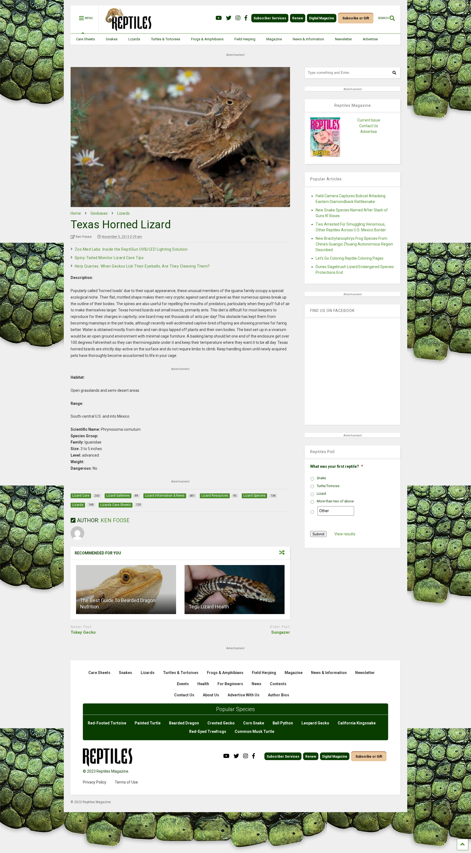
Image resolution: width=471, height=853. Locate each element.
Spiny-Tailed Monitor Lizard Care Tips (109, 258)
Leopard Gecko (315, 723)
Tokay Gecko (83, 632)
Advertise (370, 39)
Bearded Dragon (184, 723)
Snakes (111, 39)
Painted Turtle (148, 723)
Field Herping (244, 39)
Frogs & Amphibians (207, 39)
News (256, 684)
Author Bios (278, 695)
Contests (278, 684)
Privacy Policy (94, 782)
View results (344, 534)
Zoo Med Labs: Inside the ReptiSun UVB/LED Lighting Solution (131, 249)
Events (183, 684)
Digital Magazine (321, 18)
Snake (321, 478)
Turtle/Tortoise (328, 486)
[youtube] (219, 18)
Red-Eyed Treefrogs (207, 731)
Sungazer (280, 632)
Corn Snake (253, 723)
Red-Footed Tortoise (107, 723)
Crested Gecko (221, 723)
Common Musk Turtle (254, 731)
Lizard (321, 494)
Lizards (134, 39)
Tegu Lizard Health (209, 606)
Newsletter (343, 39)
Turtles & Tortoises (165, 39)
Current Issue (368, 120)
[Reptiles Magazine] (126, 31)
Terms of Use (126, 782)
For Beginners (230, 684)
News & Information (308, 39)
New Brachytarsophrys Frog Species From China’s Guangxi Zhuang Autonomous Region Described (354, 244)
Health (203, 684)
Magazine (274, 39)
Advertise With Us (243, 695)
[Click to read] (126, 589)
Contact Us (368, 126)
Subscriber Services (269, 18)
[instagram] (237, 18)
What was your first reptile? (336, 466)
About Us (211, 695)
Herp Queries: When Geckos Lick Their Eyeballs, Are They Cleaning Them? (142, 266)
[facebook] (245, 18)
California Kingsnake (357, 723)
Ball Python (283, 723)
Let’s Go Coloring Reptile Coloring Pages (350, 258)
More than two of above (335, 501)
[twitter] (228, 18)
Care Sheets (85, 39)
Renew (297, 18)
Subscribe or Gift (355, 18)
